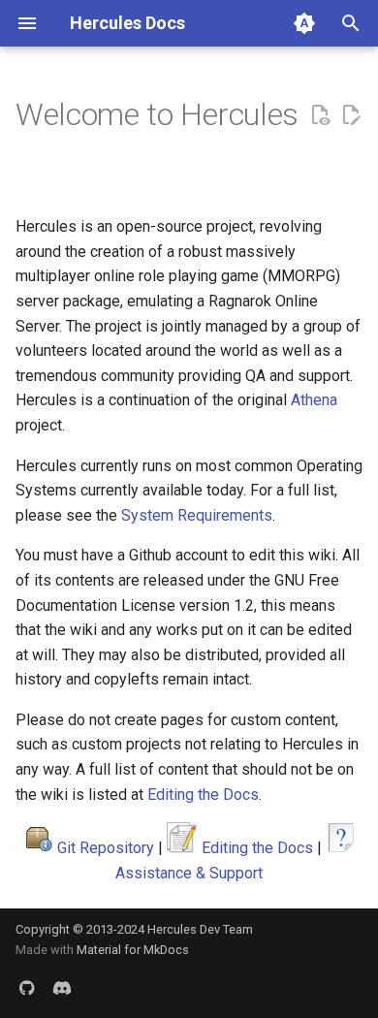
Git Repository (105, 848)
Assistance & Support (189, 873)
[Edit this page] (350, 115)
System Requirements (196, 515)
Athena (314, 400)
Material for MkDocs (133, 949)
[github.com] (27, 986)
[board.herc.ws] (62, 986)
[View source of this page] (319, 115)
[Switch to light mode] (304, 23)
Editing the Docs (203, 794)
